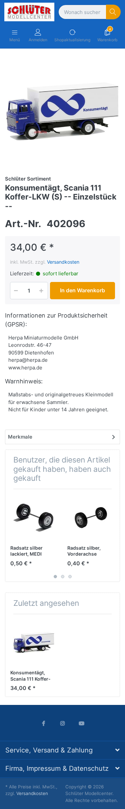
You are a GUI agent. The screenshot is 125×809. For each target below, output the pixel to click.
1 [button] (55, 576)
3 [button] (70, 576)
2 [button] (62, 576)
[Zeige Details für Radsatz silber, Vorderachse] (90, 517)
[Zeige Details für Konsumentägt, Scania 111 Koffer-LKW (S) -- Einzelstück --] (33, 642)
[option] (62, 111)
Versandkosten (63, 262)
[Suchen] (113, 12)
